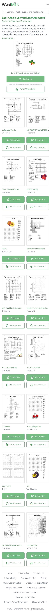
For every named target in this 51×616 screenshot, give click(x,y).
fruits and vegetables (10, 189)
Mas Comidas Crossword (11, 308)
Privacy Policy (10, 578)
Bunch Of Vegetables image (20, 73)
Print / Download (27, 89)
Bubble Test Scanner (36, 587)
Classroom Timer (39, 602)
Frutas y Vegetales (33, 427)
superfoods (6, 486)
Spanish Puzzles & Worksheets (17, 21)
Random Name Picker (25, 597)
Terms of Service (28, 578)
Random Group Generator (15, 602)
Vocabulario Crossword (35, 249)
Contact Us (38, 573)
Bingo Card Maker (14, 587)
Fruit (28, 486)
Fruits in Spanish (33, 367)
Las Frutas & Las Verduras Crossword (23, 17)
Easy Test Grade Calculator (25, 592)
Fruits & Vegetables (9, 367)
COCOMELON (31, 545)
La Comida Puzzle (9, 130)
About (10, 573)
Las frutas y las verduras (11, 545)
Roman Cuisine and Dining (37, 308)
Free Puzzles (23, 573)
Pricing (44, 578)
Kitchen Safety (32, 189)
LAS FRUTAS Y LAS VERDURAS (37, 130)
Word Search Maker (12, 583)
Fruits (4, 249)
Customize (27, 79)
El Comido (6, 427)
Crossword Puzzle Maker (37, 583)
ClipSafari (36, 73)
